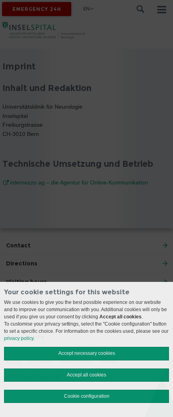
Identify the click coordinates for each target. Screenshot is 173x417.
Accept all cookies (86, 375)
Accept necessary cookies (86, 353)
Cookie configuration (86, 396)
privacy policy (18, 338)
